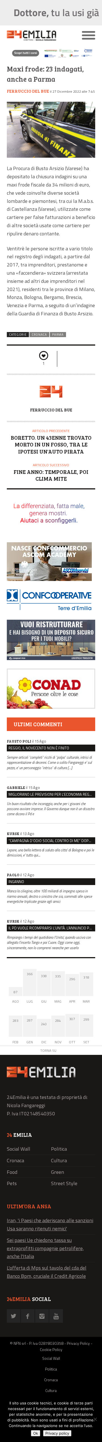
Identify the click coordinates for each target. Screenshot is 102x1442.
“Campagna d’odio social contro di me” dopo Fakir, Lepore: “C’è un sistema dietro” (51, 840)
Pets (12, 1183)
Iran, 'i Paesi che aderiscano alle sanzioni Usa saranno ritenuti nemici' (50, 1224)
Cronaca (39, 334)
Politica (59, 1149)
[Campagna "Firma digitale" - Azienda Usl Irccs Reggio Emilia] (51, 57)
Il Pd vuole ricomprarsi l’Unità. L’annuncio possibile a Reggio (51, 928)
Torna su (48, 1050)
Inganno (16, 881)
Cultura (59, 1160)
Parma (57, 334)
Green (57, 1172)
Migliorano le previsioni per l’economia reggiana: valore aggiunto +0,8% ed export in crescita (51, 794)
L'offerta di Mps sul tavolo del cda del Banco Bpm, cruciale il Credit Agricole (46, 1272)
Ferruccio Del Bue (28, 91)
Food (12, 1172)
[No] (95, 1419)
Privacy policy (57, 1433)
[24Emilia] (40, 36)
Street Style (64, 1183)
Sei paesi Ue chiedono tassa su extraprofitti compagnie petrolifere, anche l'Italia (45, 1248)
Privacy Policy (78, 1343)
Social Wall (18, 1149)
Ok (35, 1433)
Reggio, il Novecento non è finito (38, 748)
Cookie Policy (51, 1349)
